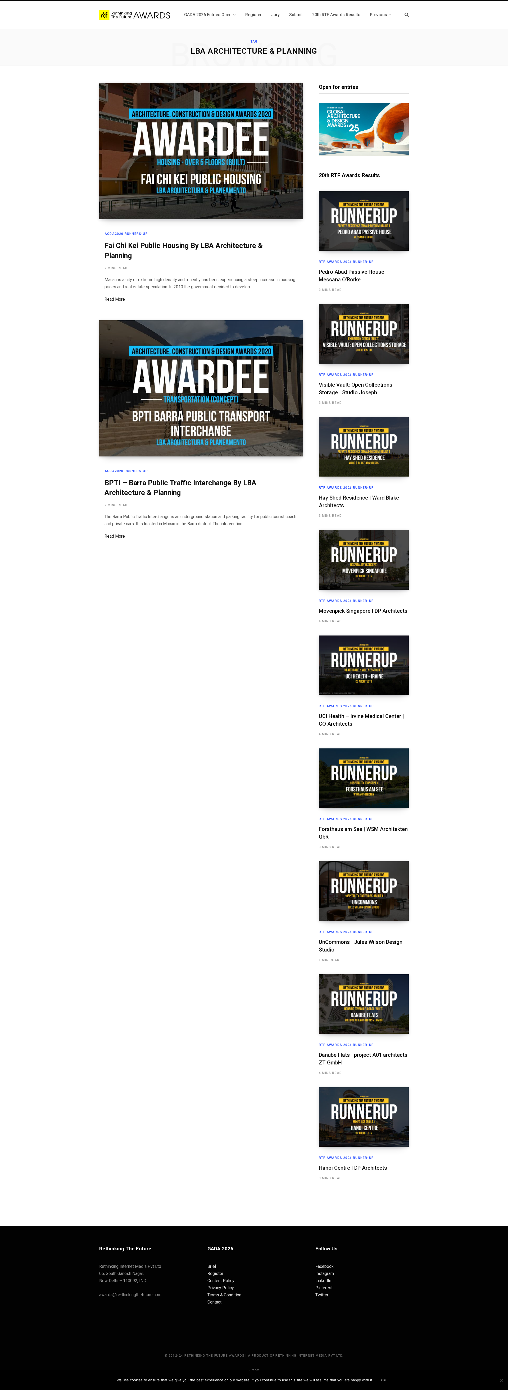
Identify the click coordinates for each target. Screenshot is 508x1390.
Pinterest (324, 1287)
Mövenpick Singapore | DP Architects (363, 611)
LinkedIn (323, 1280)
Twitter (321, 1294)
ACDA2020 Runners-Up (126, 234)
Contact (214, 1302)
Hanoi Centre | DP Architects (353, 1168)
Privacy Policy (220, 1287)
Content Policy (220, 1280)
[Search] (407, 15)
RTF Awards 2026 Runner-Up (346, 262)
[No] (501, 1380)
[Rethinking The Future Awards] (135, 15)
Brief (211, 1266)
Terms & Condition (224, 1294)
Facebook (324, 1266)
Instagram (324, 1273)
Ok (383, 1380)
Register (215, 1273)
